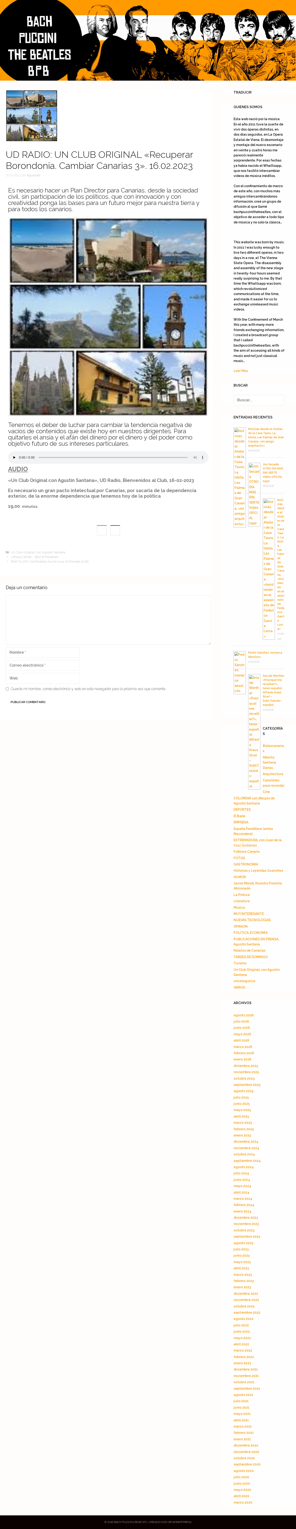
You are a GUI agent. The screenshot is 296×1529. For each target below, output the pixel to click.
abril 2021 (241, 1420)
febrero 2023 (244, 1281)
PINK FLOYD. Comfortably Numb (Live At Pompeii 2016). (50, 561)
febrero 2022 (244, 1357)
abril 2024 (241, 1192)
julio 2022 (241, 1325)
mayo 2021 (242, 1414)
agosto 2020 (244, 1471)
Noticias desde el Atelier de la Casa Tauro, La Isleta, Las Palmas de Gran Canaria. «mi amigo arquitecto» (266, 437)
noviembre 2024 (246, 1148)
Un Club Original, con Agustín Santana (38, 552)
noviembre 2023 (246, 1224)
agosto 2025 (243, 1091)
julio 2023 (241, 1249)
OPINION (241, 926)
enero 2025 (242, 1135)
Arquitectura (273, 774)
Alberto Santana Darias (269, 762)
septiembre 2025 (247, 1085)
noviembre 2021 (246, 1376)
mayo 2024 (242, 1186)
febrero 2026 (244, 1053)
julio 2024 (241, 1173)
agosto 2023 (243, 1243)
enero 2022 (242, 1363)
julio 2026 (241, 1021)
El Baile (239, 816)
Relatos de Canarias (249, 950)
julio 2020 (241, 1477)
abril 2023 (241, 1268)
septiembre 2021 (247, 1388)
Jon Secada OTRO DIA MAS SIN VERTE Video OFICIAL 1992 (273, 473)
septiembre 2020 (247, 1464)
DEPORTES (242, 809)
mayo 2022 (242, 1338)
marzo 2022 (243, 1350)
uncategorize (244, 981)
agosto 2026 (244, 1015)
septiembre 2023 (247, 1236)
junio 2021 (242, 1407)
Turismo (240, 963)
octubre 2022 (244, 1306)
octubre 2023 (244, 1230)
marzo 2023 (243, 1274)
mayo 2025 (242, 1110)
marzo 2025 (243, 1122)
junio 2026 (242, 1027)
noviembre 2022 (246, 1300)
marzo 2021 (243, 1426)
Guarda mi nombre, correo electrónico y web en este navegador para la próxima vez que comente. (88, 689)
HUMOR (240, 877)
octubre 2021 (244, 1382)
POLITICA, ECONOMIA (251, 933)
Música (239, 907)
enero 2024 (242, 1211)
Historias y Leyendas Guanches (258, 870)
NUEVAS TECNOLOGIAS (252, 920)
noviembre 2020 (246, 1452)
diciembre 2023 (246, 1217)
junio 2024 (242, 1180)
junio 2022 (242, 1331)
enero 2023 (242, 1287)
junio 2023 (242, 1255)
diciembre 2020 (246, 1445)
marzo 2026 (243, 1047)
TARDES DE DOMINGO (251, 957)
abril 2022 (241, 1344)
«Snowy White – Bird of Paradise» (35, 557)
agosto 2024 (244, 1167)
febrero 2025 (244, 1129)
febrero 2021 (244, 1433)
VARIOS (239, 987)
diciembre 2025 (246, 1066)
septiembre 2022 (247, 1312)
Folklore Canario (247, 851)
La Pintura (242, 895)
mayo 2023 (242, 1262)
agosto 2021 (243, 1395)
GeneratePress (179, 1522)
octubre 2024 (244, 1154)
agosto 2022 (243, 1319)
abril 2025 (241, 1116)
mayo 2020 (242, 1490)
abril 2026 (241, 1040)
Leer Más (241, 371)
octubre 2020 (244, 1458)
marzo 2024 (243, 1198)
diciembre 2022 (246, 1293)
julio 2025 (241, 1097)
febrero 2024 (244, 1205)
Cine (266, 792)
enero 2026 (242, 1059)
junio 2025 (242, 1104)
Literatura (242, 901)
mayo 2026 (242, 1034)
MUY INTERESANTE (249, 914)
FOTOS (239, 858)
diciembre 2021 (246, 1369)
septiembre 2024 (247, 1161)
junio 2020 (242, 1483)
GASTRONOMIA (246, 864)
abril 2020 (241, 1496)
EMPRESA (241, 822)
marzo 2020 (243, 1502)
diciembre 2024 (246, 1141)
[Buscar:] (259, 400)
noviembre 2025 (246, 1072)
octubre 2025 (244, 1078)
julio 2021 (241, 1401)
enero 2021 (242, 1439)
